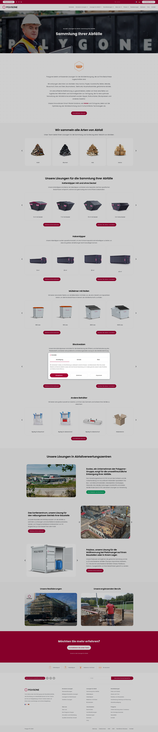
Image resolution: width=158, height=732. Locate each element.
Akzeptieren (59, 375)
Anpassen (99, 375)
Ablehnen (79, 375)
